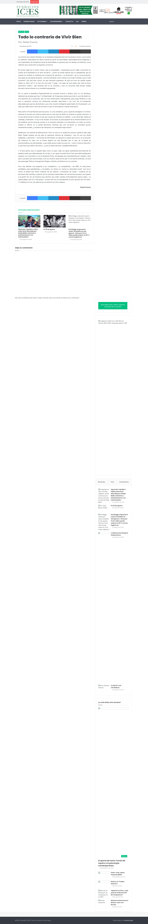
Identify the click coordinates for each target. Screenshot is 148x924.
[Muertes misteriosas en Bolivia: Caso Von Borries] (103, 904)
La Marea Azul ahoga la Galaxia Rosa (119, 534)
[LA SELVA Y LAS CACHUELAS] (103, 688)
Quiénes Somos (29, 21)
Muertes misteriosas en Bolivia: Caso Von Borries (119, 902)
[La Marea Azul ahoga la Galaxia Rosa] (103, 607)
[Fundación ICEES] (33, 11)
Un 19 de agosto (49, 229)
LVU (77, 21)
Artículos (21, 32)
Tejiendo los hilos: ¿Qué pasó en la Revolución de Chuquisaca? (119, 893)
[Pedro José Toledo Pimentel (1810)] (103, 875)
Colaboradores (56, 21)
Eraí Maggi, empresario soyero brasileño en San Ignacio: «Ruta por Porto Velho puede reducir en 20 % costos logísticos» (79, 233)
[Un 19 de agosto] (54, 221)
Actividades (41, 21)
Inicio (19, 21)
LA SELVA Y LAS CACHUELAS (116, 686)
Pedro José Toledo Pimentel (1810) (118, 874)
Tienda (83, 21)
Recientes (101, 482)
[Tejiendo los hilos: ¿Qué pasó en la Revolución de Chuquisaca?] (103, 894)
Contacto (69, 21)
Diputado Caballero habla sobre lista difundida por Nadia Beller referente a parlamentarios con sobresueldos (28, 233)
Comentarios (124, 482)
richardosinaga (128, 920)
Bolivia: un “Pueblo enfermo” (117, 883)
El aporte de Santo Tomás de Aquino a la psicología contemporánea (111, 863)
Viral (112, 482)
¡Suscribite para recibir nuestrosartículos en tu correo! (113, 306)
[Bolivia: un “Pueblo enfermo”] (103, 884)
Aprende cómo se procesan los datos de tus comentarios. (61, 298)
